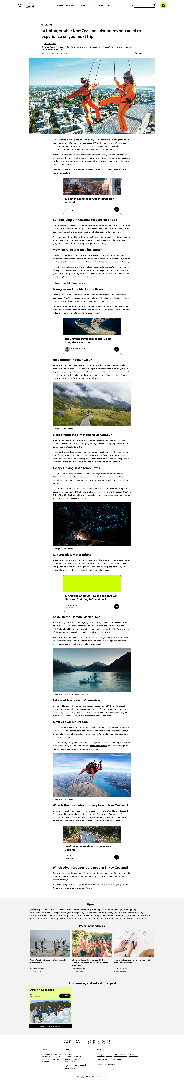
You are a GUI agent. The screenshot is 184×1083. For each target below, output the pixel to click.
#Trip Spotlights (78, 969)
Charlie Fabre (50, 43)
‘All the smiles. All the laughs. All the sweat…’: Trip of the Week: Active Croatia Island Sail (90, 963)
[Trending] (163, 5)
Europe (100, 1055)
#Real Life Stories (121, 969)
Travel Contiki (103, 5)
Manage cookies (70, 1062)
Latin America (117, 1060)
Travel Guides (85, 5)
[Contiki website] (68, 1041)
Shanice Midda (121, 972)
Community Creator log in (74, 1056)
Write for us (69, 1054)
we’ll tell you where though (82, 368)
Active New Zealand (96, 461)
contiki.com (69, 1068)
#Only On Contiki (37, 969)
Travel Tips (46, 25)
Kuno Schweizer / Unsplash (77, 694)
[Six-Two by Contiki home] (19, 5)
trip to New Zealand (61, 173)
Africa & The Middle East (106, 1064)
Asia (109, 1055)
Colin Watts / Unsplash (76, 283)
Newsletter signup (71, 1059)
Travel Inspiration (65, 5)
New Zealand (102, 1060)
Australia (133, 1055)
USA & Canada (120, 1055)
